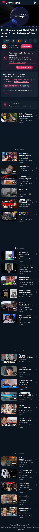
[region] (19, 16)
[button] (6, 41)
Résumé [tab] (25, 86)
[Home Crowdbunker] (11, 2)
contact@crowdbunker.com (10, 527)
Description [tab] (11, 86)
